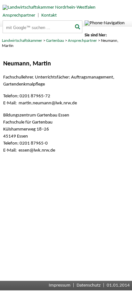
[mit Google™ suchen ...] (78, 27)
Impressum (59, 285)
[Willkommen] (47, 7)
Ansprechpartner (19, 15)
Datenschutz (89, 285)
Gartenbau (55, 41)
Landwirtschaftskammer (22, 41)
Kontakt (49, 15)
